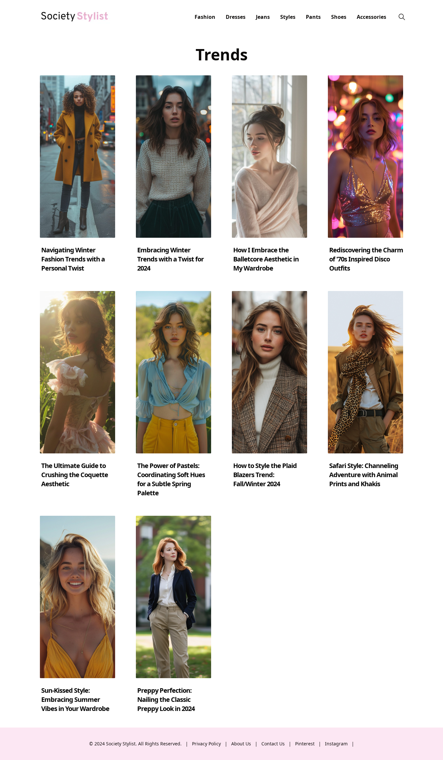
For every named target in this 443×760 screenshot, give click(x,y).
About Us (241, 744)
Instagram (336, 744)
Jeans (263, 16)
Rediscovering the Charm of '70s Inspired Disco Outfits (366, 259)
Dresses (235, 16)
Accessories (371, 16)
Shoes (338, 16)
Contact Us (273, 744)
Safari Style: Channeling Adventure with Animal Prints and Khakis (363, 474)
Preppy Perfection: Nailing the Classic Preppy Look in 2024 (166, 699)
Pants (313, 16)
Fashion (205, 16)
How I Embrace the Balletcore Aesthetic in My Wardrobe (266, 259)
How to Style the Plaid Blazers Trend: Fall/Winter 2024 (265, 474)
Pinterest (305, 744)
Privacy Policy (206, 744)
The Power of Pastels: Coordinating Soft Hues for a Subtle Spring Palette (171, 479)
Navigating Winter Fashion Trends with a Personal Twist (73, 259)
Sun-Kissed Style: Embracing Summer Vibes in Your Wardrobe (75, 699)
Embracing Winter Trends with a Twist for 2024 (170, 259)
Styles (287, 16)
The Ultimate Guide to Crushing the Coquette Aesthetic (74, 474)
